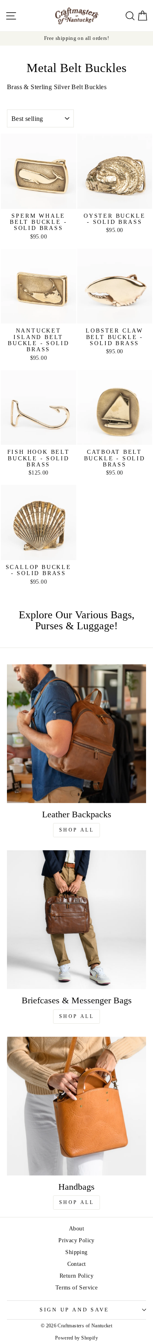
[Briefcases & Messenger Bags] (76, 919)
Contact (76, 1264)
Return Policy (76, 1275)
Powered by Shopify (76, 1338)
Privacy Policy (76, 1240)
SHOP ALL (76, 830)
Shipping (76, 1252)
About (76, 1228)
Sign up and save (74, 1310)
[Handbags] (76, 1106)
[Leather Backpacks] (76, 733)
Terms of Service (76, 1287)
